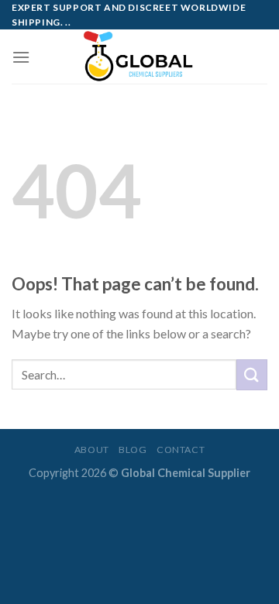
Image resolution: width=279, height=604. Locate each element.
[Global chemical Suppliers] (139, 56)
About (91, 449)
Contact (181, 449)
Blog (132, 449)
